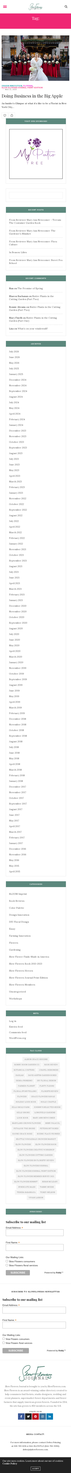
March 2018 (15, 769)
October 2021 (16, 554)
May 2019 (14, 696)
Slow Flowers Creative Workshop (36, 1150)
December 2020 (17, 605)
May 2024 (14, 408)
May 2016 (14, 860)
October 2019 (16, 673)
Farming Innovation (20, 935)
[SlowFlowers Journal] (35, 6)
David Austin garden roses (42, 1075)
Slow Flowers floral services (23, 1265)
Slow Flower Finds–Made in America (29, 956)
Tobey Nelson (47, 1192)
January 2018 (16, 781)
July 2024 (14, 402)
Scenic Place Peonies (48, 1134)
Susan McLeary (50, 1181)
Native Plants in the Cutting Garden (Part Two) (31, 298)
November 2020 (18, 611)
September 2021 (18, 560)
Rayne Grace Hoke (22, 1134)
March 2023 (15, 481)
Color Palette (16, 907)
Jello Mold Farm (20, 1107)
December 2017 (17, 786)
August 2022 (15, 515)
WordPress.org (17, 1038)
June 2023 (14, 464)
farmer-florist (26, 1086)
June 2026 (14, 357)
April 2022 (14, 526)
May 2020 (14, 645)
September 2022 (18, 509)
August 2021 (15, 566)
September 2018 (18, 735)
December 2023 (17, 430)
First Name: (13, 1242)
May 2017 (14, 820)
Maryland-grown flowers (26, 1123)
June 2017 (14, 814)
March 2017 (15, 831)
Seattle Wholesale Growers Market (36, 1139)
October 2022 (16, 504)
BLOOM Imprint (18, 893)
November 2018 (17, 724)
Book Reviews (16, 900)
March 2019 (15, 707)
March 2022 (15, 532)
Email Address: (14, 1227)
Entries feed (16, 1026)
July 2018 (14, 747)
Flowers (28, 86)
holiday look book (26, 1102)
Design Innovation (12, 86)
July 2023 (14, 458)
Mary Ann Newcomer (44, 1118)
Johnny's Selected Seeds (47, 1107)
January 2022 (16, 543)
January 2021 (16, 600)
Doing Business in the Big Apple (32, 96)
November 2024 (17, 385)
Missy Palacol (52, 1123)
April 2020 (14, 651)
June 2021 (14, 577)
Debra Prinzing (24, 1080)
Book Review (51, 1064)
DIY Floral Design (19, 921)
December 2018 (17, 718)
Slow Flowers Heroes (21, 970)
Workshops (15, 998)
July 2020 (14, 634)
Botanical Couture (24, 1070)
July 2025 (14, 368)
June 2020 (14, 639)
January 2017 (16, 843)
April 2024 (14, 413)
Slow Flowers (23, 1144)
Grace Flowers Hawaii (43, 1096)
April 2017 (14, 826)
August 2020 (16, 628)
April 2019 (14, 701)
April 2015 (14, 871)
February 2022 (17, 538)
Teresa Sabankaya (26, 1192)
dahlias (19, 1075)
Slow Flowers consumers (22, 1261)
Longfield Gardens (44, 1112)
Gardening (15, 949)
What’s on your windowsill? (33, 328)
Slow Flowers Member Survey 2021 (36, 1176)
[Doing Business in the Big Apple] (35, 58)
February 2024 (17, 419)
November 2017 (17, 792)
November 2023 (17, 436)
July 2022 (14, 521)
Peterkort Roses (49, 1128)
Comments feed (17, 1032)
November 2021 (17, 549)
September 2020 (18, 622)
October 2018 (16, 730)
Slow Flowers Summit (25, 1181)
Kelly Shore (23, 1112)
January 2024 (16, 425)
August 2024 (16, 396)
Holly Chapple (48, 1102)
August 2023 (15, 453)
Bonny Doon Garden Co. (27, 1064)
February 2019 (17, 713)
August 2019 (15, 684)
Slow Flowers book (45, 1144)
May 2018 (14, 758)
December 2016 (17, 848)
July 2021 (14, 571)
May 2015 (14, 865)
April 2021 (14, 583)
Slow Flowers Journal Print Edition (22, 88)
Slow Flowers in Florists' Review (36, 1160)
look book (22, 1118)
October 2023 (16, 441)
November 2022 (17, 498)
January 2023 (16, 492)
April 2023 (14, 475)
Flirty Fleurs (46, 1086)
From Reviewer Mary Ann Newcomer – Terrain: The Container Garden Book (35, 221)
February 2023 (17, 487)
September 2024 (18, 391)
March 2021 (15, 588)
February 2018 (17, 775)
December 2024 (17, 379)
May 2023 (14, 470)
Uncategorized (17, 991)
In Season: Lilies (18, 252)
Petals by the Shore (24, 1128)
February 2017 (17, 837)
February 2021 (17, 594)
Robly (58, 1273)
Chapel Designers (48, 1070)
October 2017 (16, 798)
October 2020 (16, 617)
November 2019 (17, 668)
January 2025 (16, 374)
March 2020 (15, 656)
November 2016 (17, 854)
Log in (12, 1021)
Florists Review (49, 1091)
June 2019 (14, 690)
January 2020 (16, 662)
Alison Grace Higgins (35, 1059)
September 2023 (18, 447)
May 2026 (14, 362)
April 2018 (14, 764)
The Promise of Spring (30, 288)
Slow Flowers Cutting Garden (36, 1155)
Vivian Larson (36, 1197)
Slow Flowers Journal (36, 1166)
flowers (21, 1096)
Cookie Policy (9, 1463)
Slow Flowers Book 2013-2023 (25, 963)
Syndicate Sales (26, 1187)
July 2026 (14, 351)
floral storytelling (25, 1091)
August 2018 (15, 741)
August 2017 (15, 809)
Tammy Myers (47, 1187)
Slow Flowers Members (22, 984)
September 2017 (18, 803)
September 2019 (18, 679)
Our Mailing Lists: (15, 1257)
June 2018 (14, 752)
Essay (12, 928)
